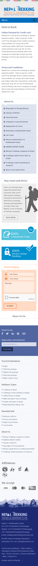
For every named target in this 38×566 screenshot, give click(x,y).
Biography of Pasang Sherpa (17, 108)
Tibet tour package (10, 369)
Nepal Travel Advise (10, 422)
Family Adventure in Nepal (13, 402)
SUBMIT (10, 306)
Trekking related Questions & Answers (18, 164)
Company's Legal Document (17, 122)
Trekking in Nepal (10, 390)
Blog (4, 556)
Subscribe (7, 349)
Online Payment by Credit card (16, 33)
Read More (11, 217)
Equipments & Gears (14, 126)
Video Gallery (26, 548)
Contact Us (12, 556)
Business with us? (10, 416)
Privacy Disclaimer (10, 419)
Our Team (10, 135)
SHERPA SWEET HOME (15, 147)
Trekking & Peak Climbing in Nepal (16, 393)
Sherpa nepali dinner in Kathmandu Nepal (15, 141)
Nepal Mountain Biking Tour (13, 404)
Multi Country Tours (10, 378)
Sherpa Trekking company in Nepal (20, 151)
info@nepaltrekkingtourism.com (20, 535)
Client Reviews (12, 117)
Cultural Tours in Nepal (11, 396)
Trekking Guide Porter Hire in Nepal (18, 157)
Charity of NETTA (13, 113)
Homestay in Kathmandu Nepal (18, 131)
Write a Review (13, 554)
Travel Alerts (8, 425)
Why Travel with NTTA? (15, 170)
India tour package (10, 375)
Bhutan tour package (10, 372)
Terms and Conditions (12, 67)
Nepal (5, 366)
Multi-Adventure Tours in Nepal (14, 399)
